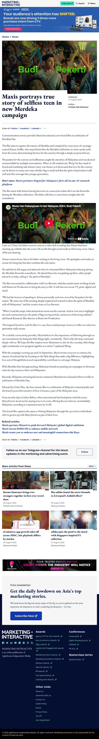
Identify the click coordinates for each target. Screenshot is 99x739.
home (5, 36)
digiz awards (43, 644)
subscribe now (28, 616)
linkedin (35, 128)
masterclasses (76, 659)
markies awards (44, 663)
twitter (14, 128)
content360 (75, 636)
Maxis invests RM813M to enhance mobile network (30, 428)
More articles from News (48, 466)
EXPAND (74, 644)
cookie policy (41, 703)
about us (40, 691)
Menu (92, 3)
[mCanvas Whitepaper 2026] (49, 19)
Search (81, 3)
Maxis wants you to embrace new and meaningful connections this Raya (40, 432)
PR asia (73, 648)
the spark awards (45, 675)
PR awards (41, 671)
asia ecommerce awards (46, 640)
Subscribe (68, 4)
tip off (39, 716)
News (15, 36)
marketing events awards (47, 655)
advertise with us (43, 695)
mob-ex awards (44, 667)
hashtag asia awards (45, 679)
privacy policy (41, 712)
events (38, 708)
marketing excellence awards (48, 659)
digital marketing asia (78, 640)
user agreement (43, 720)
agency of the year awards (48, 636)
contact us (40, 699)
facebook (24, 128)
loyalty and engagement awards (50, 648)
